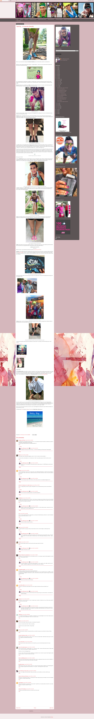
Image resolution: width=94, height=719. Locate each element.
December (59, 79)
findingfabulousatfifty (22, 569)
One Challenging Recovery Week (62, 90)
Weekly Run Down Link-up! (42, 19)
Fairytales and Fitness (22, 440)
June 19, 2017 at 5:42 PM (31, 635)
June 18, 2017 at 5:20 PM (25, 470)
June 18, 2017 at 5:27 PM (35, 485)
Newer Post (18, 707)
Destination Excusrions (33, 19)
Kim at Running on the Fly (25, 448)
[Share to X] (34, 434)
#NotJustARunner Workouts (68, 19)
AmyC (19, 527)
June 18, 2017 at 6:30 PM (34, 478)
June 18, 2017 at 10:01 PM (34, 533)
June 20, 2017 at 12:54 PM (31, 647)
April (58, 104)
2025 (57, 68)
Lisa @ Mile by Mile (22, 585)
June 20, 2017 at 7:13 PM (32, 676)
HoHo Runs (20, 614)
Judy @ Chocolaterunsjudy (23, 647)
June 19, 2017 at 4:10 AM (28, 585)
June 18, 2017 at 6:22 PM (24, 513)
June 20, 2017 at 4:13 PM (28, 664)
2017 (57, 78)
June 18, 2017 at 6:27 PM (34, 448)
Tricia (30, 409)
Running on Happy (20, 252)
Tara (22, 409)
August (58, 84)
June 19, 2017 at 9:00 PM (28, 641)
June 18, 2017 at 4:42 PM (29, 440)
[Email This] (32, 434)
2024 (57, 69)
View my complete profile (63, 60)
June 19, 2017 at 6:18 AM (34, 591)
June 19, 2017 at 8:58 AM (26, 614)
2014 (57, 112)
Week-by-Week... (18, 20)
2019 (57, 75)
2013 (57, 113)
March (58, 105)
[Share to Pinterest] (36, 434)
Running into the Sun (60, 96)
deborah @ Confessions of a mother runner (25, 485)
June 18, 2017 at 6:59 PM (24, 527)
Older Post (51, 707)
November (59, 80)
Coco (19, 513)
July (58, 85)
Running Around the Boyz (37, 249)
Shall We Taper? (59, 100)
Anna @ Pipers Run (22, 641)
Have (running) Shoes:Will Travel (62, 97)
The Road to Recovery (59, 19)
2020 (57, 74)
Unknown (20, 470)
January (58, 108)
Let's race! (26, 19)
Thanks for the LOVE (51, 19)
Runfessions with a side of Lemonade (62, 87)
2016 (57, 109)
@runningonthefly (44, 374)
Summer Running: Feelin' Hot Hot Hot (62, 101)
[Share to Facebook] (35, 434)
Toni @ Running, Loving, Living (23, 670)
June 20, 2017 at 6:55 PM (32, 670)
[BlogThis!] (33, 434)
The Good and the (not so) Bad (61, 91)
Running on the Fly (23, 4)
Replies (21, 446)
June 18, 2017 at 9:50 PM (29, 569)
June (58, 86)
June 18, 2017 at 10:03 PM (34, 578)
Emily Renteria (21, 682)
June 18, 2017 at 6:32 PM (34, 520)
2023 (57, 70)
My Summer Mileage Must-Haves (21, 356)
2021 (57, 73)
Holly (27, 409)
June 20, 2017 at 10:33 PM (27, 682)
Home (17, 19)
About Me (21, 19)
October (58, 81)
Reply (19, 444)
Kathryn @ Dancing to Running (23, 676)
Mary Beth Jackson (21, 664)
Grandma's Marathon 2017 (61, 92)
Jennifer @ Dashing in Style (23, 635)
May (58, 103)
